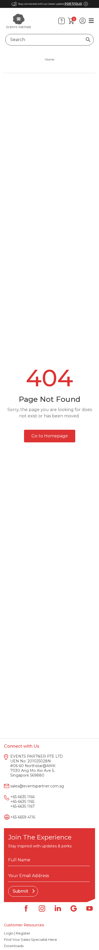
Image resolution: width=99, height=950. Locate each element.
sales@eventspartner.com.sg (37, 786)
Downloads (13, 946)
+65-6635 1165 (22, 801)
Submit (21, 891)
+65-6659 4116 (22, 817)
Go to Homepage (49, 435)
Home (49, 59)
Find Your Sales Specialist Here (30, 939)
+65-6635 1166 (22, 796)
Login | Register (17, 933)
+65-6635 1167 (22, 806)
